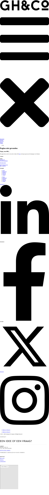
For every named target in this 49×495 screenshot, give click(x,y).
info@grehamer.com (4, 164)
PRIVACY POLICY (6, 430)
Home (3, 170)
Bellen (2, 458)
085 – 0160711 (3, 165)
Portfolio (4, 172)
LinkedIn (3, 461)
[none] (25, 145)
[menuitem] (3, 145)
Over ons (4, 173)
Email (2, 459)
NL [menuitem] (3, 145)
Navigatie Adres (5, 450)
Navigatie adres (3, 162)
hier (19, 153)
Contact (3, 174)
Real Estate (4, 171)
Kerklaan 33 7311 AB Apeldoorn (4, 160)
